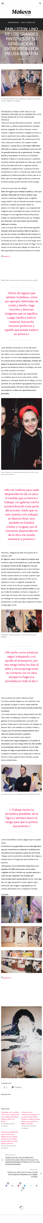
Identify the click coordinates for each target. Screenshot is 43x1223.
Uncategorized (13, 22)
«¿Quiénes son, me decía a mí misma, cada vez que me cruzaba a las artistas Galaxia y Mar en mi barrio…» (10, 1116)
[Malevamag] (21, 12)
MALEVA (22, 59)
